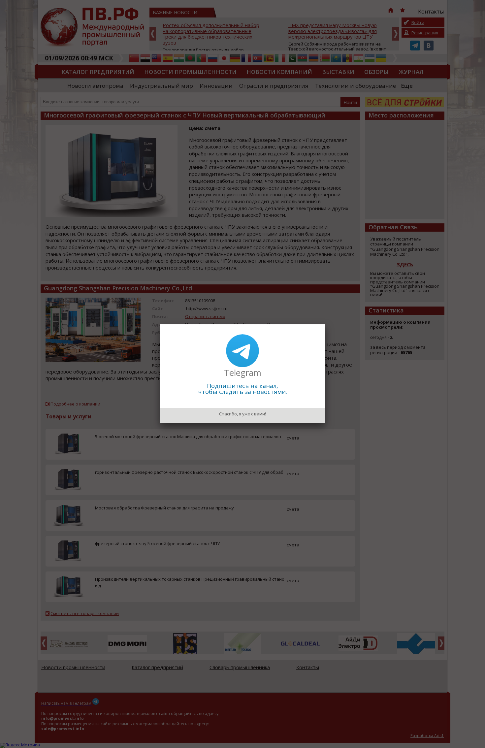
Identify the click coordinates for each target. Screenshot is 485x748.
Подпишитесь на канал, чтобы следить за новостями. (242, 389)
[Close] (325, 324)
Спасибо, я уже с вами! (242, 414)
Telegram (242, 372)
